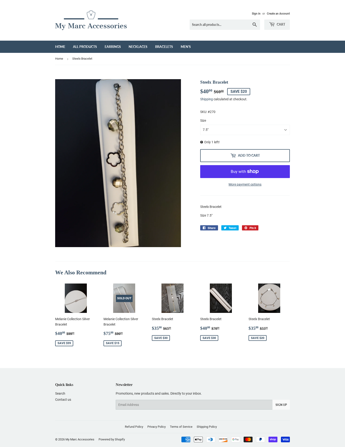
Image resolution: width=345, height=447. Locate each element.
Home (60, 47)
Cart (280, 24)
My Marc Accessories (79, 439)
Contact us (63, 399)
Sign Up (281, 405)
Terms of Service (181, 426)
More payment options (245, 184)
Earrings (113, 47)
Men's (186, 47)
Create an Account (278, 13)
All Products (85, 47)
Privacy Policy (156, 426)
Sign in (256, 13)
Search (60, 393)
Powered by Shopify (112, 439)
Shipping (206, 99)
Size (203, 120)
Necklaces (138, 47)
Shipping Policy (207, 426)
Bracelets (164, 47)
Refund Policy (134, 426)
